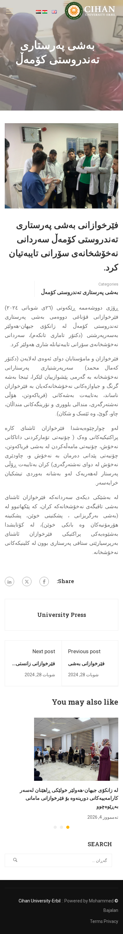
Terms (96, 921)
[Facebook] (44, 581)
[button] (67, 827)
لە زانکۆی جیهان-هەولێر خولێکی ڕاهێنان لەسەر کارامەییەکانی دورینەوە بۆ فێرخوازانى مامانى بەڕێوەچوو (69, 797)
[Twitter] (27, 581)
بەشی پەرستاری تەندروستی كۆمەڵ (79, 292)
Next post (43, 651)
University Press (61, 614)
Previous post (84, 651)
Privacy (111, 921)
